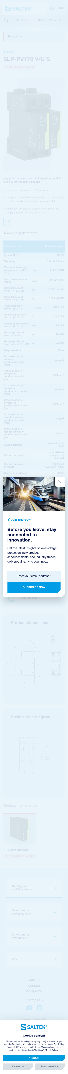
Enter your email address (34, 576)
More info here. (52, 1050)
